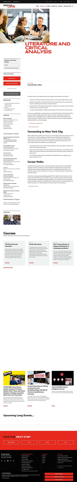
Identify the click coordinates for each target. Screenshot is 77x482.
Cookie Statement (5, 477)
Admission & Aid (67, 6)
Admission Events (12, 88)
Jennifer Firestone (7, 152)
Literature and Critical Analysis (10, 61)
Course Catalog (25, 459)
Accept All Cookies (59, 479)
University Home (6, 1)
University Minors (8, 106)
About (37, 6)
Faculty (6, 65)
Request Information (11, 83)
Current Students (49, 1)
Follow (53, 405)
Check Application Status (11, 93)
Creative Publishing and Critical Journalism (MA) (13, 338)
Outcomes (60, 6)
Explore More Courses (8, 267)
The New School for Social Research (65, 460)
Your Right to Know (25, 469)
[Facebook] (2, 461)
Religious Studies (8, 332)
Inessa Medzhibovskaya (8, 176)
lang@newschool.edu (7, 128)
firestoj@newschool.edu (8, 155)
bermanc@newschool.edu (8, 149)
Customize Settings (59, 473)
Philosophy (7, 330)
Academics (42, 6)
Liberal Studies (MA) (9, 340)
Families (44, 457)
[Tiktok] (13, 460)
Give (66, 442)
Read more (5, 405)
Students (44, 455)
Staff (43, 462)
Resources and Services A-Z (27, 460)
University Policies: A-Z (26, 462)
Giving (68, 1)
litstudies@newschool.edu (11, 139)
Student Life (54, 6)
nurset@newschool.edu (8, 196)
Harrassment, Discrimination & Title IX (30, 471)
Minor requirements (33, 126)
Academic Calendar (26, 464)
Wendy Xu (5, 167)
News (65, 1)
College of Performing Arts (63, 459)
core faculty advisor (14, 204)
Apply (72, 1)
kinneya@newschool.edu (8, 187)
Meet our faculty (57, 296)
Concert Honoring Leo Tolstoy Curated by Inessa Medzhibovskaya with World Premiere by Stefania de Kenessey (38, 390)
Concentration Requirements (11, 68)
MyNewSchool (25, 457)
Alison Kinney (6, 184)
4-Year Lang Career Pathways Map (42, 176)
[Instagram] (10, 461)
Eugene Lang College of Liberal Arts (65, 457)
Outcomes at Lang (33, 186)
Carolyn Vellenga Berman (8, 147)
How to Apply (11, 78)
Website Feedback (25, 455)
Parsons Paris (60, 462)
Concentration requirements (35, 123)
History (6, 329)
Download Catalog (8, 110)
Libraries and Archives (26, 465)
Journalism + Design (9, 327)
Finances (6, 107)
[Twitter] (5, 461)
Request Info (11, 442)
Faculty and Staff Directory (27, 467)
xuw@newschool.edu (7, 171)
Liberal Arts (7, 326)
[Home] (10, 6)
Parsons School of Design (63, 455)
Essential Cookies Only (58, 476)
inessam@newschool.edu (8, 180)
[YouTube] (8, 461)
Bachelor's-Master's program (47, 179)
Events (61, 1)
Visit (29, 442)
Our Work (48, 6)
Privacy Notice (61, 467)
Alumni (55, 1)
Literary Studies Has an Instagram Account (60, 388)
